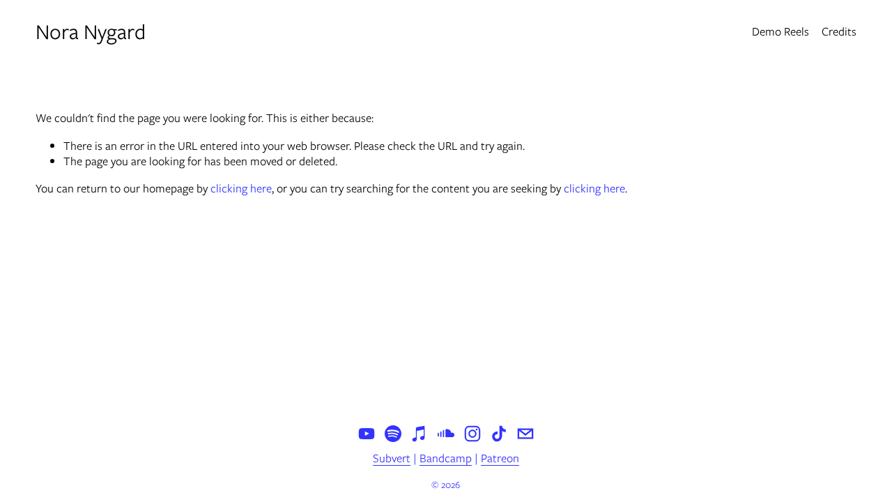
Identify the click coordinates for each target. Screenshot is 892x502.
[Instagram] (472, 433)
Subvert (391, 458)
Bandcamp (446, 458)
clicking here (241, 188)
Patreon (500, 458)
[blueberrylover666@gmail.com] (525, 433)
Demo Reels (780, 31)
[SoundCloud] (446, 433)
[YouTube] (366, 433)
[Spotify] (393, 433)
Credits (839, 31)
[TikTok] (499, 433)
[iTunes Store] (419, 433)
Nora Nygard (91, 32)
